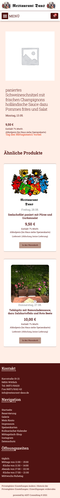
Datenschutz (8, 441)
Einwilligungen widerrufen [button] (43, 489)
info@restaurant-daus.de (15, 392)
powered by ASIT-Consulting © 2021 (30, 495)
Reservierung (9, 413)
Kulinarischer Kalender (14, 430)
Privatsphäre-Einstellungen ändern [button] (19, 486)
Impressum (8, 423)
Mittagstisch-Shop (12, 434)
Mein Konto (8, 420)
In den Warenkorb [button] (30, 245)
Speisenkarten (9, 427)
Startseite (7, 409)
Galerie (5, 416)
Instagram (7, 437)
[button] (5, 16)
